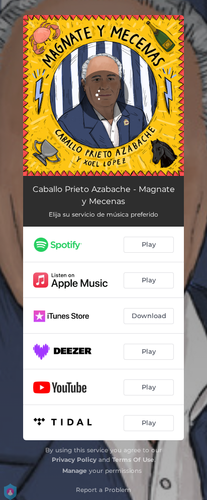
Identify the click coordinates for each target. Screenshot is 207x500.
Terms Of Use (133, 459)
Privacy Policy (74, 459)
